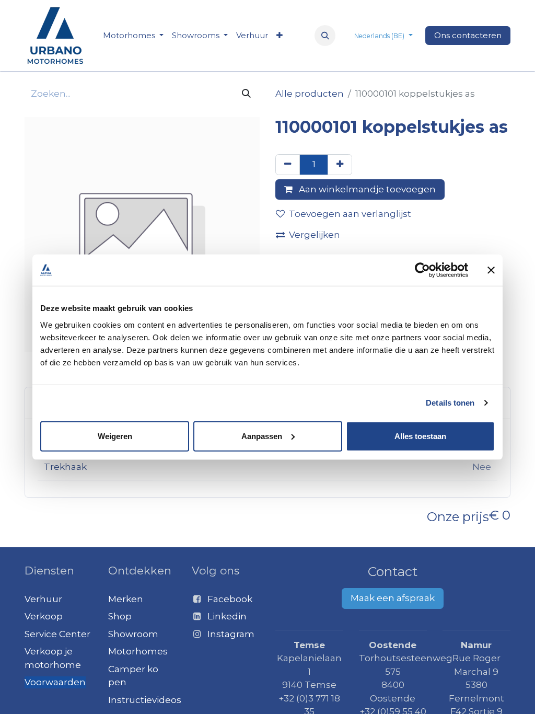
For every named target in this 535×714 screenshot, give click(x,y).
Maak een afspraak (393, 598)
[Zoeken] (246, 94)
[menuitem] (133, 36)
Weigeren (115, 435)
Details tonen (450, 402)
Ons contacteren (468, 35)
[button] (325, 35)
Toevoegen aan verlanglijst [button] (350, 214)
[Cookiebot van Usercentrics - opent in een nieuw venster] (422, 270)
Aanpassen (261, 435)
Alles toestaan (420, 435)
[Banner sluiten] (491, 270)
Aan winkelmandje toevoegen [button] (366, 189)
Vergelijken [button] (314, 234)
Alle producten (309, 93)
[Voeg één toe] (340, 164)
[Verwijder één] (287, 164)
